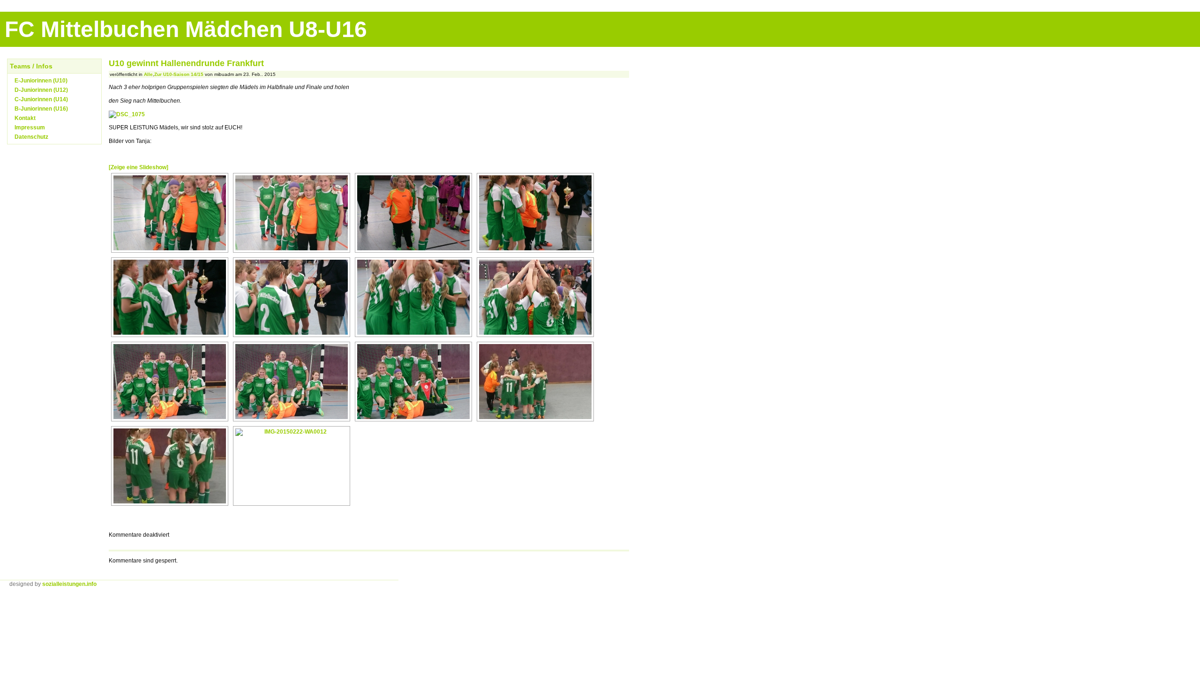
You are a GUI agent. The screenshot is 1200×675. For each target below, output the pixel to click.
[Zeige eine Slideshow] (138, 167)
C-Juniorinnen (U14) (41, 99)
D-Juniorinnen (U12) (41, 90)
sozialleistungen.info (69, 584)
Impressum (30, 127)
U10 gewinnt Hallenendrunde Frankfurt (186, 63)
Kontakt (25, 118)
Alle (148, 74)
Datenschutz (31, 137)
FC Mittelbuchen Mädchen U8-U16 (186, 29)
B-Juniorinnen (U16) (41, 108)
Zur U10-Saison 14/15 (178, 74)
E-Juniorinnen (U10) (41, 80)
